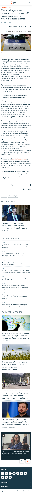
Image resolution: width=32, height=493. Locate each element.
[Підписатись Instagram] (17, 473)
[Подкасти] (23, 491)
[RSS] (2, 477)
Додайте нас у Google (7, 491)
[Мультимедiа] (17, 491)
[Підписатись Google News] (6, 473)
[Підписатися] (10, 477)
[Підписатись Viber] (21, 473)
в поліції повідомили (19, 159)
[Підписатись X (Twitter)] (10, 473)
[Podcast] (6, 477)
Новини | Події (6, 7)
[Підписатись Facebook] (2, 473)
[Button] (13, 26)
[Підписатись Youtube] (14, 473)
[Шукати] (28, 491)
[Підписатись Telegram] (25, 473)
